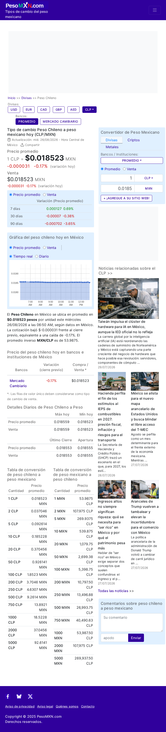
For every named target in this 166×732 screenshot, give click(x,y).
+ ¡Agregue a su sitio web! (126, 198)
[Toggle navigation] (155, 10)
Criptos (134, 140)
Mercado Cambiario (60, 121)
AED (73, 109)
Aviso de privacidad (20, 706)
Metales (112, 147)
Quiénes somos (67, 706)
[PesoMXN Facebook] (7, 696)
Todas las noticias (113, 591)
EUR (29, 109)
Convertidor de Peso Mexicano (130, 132)
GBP (59, 109)
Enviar (136, 638)
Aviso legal (45, 706)
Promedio (26, 121)
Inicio (12, 98)
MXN (148, 188)
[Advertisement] (87, 61)
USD (14, 109)
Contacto (87, 706)
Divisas (111, 140)
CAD (43, 109)
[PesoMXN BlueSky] (19, 696)
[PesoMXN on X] (30, 696)
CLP (88, 109)
